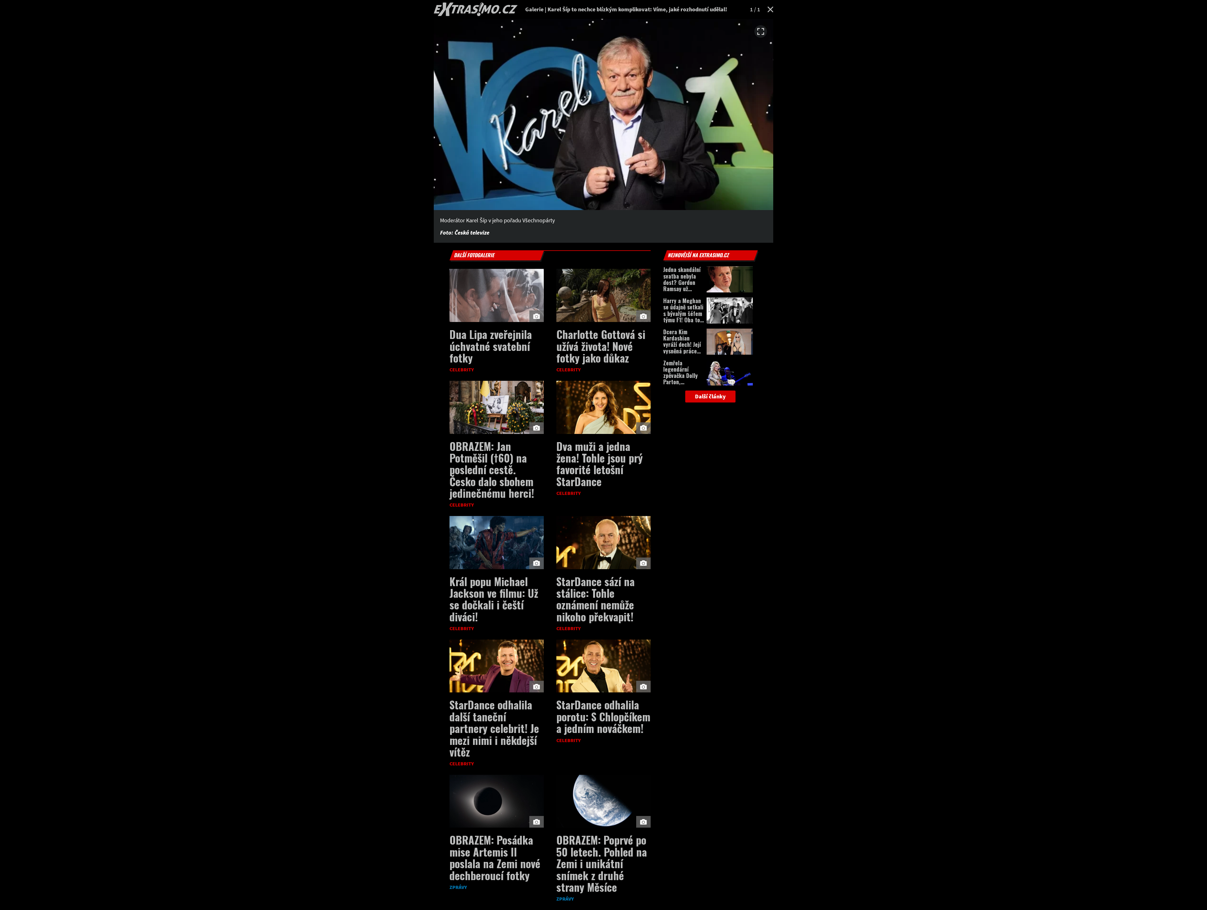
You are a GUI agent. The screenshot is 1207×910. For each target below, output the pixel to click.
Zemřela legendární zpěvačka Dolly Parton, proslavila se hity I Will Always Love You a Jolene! (683, 385)
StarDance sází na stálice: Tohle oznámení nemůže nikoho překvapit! (595, 598)
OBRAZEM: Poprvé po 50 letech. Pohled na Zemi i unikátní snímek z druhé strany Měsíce (601, 863)
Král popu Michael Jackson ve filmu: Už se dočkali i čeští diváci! (493, 598)
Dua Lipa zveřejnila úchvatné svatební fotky (490, 346)
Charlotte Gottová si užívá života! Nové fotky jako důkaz (600, 346)
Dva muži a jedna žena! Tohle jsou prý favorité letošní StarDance (599, 463)
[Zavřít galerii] (770, 9)
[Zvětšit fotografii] (760, 31)
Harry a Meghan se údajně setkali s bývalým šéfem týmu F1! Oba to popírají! (683, 313)
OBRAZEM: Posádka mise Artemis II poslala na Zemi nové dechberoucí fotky (494, 857)
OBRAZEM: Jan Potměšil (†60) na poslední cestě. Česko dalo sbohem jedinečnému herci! (491, 469)
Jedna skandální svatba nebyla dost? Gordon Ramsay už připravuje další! (682, 282)
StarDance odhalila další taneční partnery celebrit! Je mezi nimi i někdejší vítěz (494, 728)
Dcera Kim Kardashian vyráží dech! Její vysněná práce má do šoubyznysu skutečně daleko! (683, 351)
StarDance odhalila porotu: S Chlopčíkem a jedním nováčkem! (603, 716)
